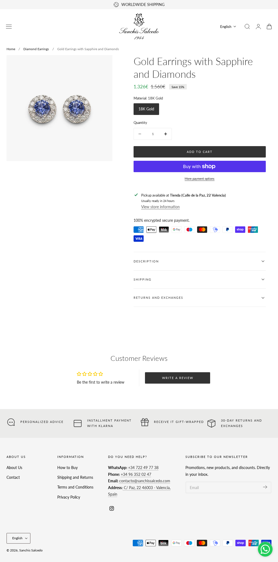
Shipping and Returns (75, 477)
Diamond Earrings (36, 49)
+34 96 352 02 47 (136, 474)
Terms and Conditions (75, 487)
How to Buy (67, 467)
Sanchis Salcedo (31, 550)
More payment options (199, 178)
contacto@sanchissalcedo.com (144, 480)
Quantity (140, 122)
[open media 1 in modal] (103, 64)
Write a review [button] (177, 378)
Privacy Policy (68, 497)
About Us (14, 467)
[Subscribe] (265, 487)
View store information (160, 206)
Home (11, 49)
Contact (13, 477)
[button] (9, 26)
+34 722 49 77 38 (143, 467)
